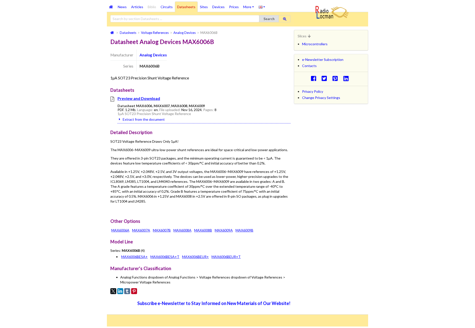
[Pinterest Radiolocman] (336, 78)
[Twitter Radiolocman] (326, 78)
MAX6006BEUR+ (195, 257)
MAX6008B (203, 230)
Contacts (309, 66)
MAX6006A (120, 230)
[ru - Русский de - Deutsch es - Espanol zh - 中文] (261, 6)
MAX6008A (182, 230)
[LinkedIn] (120, 291)
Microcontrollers (315, 44)
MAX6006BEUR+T (226, 257)
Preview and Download (139, 98)
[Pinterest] (134, 291)
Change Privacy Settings (321, 97)
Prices (234, 7)
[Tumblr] (127, 291)
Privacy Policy (312, 91)
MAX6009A (224, 230)
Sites (204, 7)
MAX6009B (244, 230)
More (249, 5)
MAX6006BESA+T (164, 257)
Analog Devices (153, 55)
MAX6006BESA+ (134, 257)
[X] (113, 291)
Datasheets (186, 7)
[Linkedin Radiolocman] (347, 78)
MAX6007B (162, 230)
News (122, 7)
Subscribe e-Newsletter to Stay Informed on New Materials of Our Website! (213, 303)
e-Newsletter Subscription (322, 59)
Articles (137, 7)
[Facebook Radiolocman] (315, 78)
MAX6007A (141, 230)
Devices (218, 7)
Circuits (167, 7)
